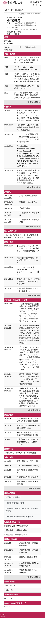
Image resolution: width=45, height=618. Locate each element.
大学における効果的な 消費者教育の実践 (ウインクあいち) (28, 260)
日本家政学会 (24, 208)
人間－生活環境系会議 (28, 196)
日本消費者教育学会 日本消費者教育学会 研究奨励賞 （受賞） (27, 441)
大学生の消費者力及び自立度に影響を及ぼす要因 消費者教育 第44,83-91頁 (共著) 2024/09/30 (27, 95)
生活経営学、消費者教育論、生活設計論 (20, 453)
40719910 (8, 598)
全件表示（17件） (33, 227)
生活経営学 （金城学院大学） (16, 530)
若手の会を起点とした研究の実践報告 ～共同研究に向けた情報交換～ (28, 281)
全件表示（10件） (33, 577)
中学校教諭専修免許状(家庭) (28, 466)
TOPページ (8, 10)
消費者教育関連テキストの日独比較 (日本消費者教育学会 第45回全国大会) (29, 127)
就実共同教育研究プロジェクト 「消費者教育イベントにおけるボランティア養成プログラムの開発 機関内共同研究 (29, 379)
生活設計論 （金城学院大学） (16, 535)
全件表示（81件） (33, 187)
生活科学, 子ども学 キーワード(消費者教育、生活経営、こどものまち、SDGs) (22, 236)
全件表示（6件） (34, 488)
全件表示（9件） (34, 410)
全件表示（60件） (33, 102)
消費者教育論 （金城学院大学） (16, 526)
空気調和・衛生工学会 (28, 202)
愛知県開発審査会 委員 (28, 557)
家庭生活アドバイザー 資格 (28, 461)
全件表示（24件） (33, 295)
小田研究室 (8, 590)
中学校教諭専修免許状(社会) (28, 477)
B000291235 (9, 607)
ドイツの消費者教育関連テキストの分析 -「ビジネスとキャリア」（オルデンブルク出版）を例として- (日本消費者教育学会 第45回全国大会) (28, 115)
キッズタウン (9, 585)
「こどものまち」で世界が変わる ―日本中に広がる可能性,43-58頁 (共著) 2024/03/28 (26, 60)
